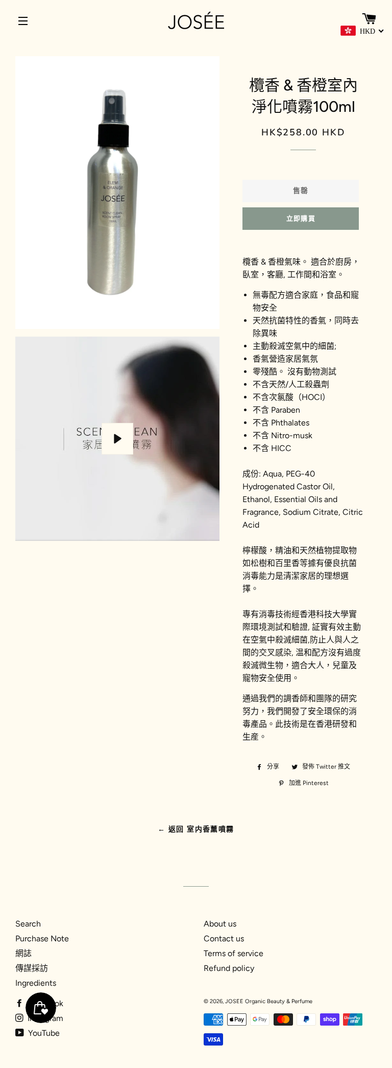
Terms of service (233, 953)
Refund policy (229, 968)
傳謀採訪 (31, 968)
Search (28, 924)
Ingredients (35, 983)
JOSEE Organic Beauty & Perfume (268, 1001)
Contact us (224, 938)
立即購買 (300, 218)
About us (220, 924)
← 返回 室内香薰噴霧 (196, 829)
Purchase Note (42, 938)
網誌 (23, 953)
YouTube (43, 1033)
